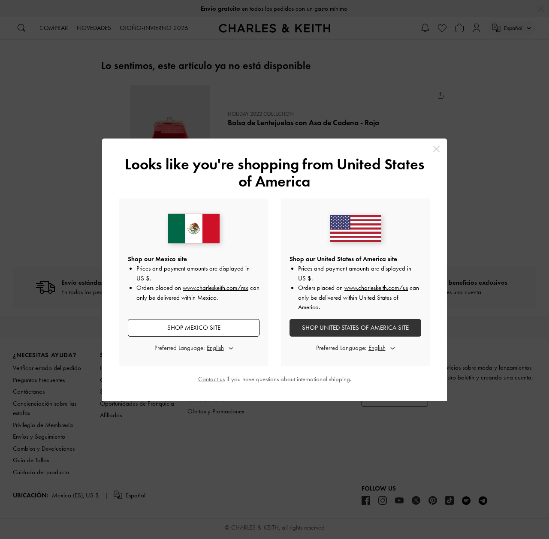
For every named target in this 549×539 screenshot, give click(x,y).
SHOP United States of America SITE (355, 327)
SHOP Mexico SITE (193, 327)
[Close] (436, 149)
